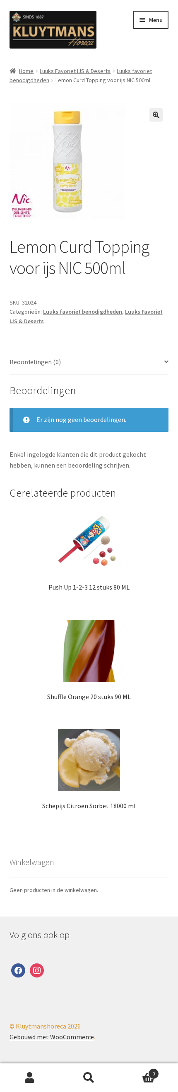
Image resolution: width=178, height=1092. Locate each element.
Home (26, 71)
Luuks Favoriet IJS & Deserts (75, 71)
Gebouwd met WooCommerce (52, 1037)
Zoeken (88, 1078)
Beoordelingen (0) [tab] (35, 362)
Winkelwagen (137, 1071)
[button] (156, 115)
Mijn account (29, 1078)
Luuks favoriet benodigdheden (82, 311)
